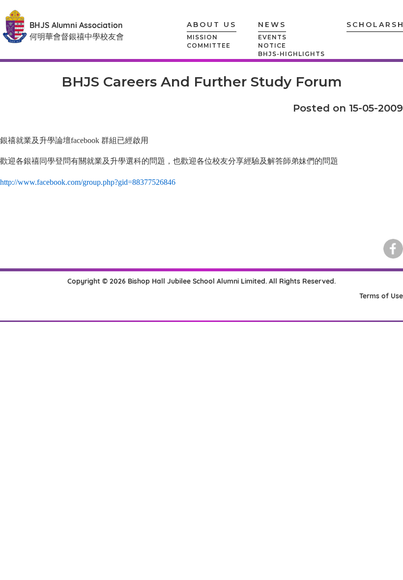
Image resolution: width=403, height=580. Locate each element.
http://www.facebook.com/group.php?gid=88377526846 (87, 182)
